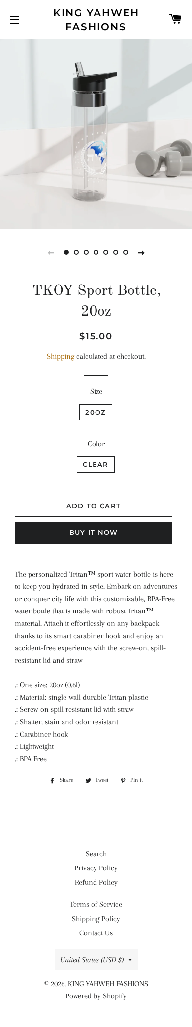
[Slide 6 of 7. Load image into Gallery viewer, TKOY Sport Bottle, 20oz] (116, 252)
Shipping (60, 356)
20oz (95, 412)
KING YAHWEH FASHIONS (96, 19)
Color (96, 443)
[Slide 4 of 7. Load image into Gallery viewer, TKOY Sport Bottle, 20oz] (96, 252)
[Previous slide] (51, 252)
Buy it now (93, 532)
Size (96, 391)
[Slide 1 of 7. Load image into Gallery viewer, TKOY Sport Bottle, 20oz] (66, 252)
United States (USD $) (92, 959)
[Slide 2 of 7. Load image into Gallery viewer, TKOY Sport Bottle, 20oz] (76, 252)
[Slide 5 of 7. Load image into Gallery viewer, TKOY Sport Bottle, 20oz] (106, 252)
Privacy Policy (96, 868)
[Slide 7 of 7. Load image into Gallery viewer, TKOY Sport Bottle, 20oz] (125, 252)
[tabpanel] (96, 133)
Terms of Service (96, 904)
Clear (96, 464)
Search (96, 853)
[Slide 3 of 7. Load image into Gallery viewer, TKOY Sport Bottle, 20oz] (86, 252)
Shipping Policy (96, 918)
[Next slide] (141, 252)
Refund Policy (96, 882)
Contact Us (96, 933)
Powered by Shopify (96, 996)
